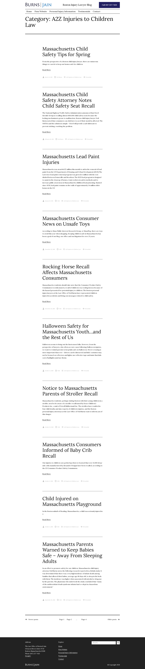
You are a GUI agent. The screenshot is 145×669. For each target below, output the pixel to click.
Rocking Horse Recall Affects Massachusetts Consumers (67, 272)
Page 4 (84, 619)
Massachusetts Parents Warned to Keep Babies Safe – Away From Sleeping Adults (72, 552)
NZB (58, 201)
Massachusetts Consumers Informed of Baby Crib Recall (71, 450)
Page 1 (61, 619)
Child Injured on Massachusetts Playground (71, 501)
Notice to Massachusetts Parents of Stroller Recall (70, 391)
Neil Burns (59, 77)
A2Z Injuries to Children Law (73, 77)
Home (29, 11)
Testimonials (84, 11)
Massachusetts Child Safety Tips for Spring (66, 51)
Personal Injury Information (63, 11)
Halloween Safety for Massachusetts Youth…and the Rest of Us (71, 331)
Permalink (88, 77)
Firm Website (41, 11)
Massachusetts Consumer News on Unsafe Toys (70, 221)
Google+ (28, 656)
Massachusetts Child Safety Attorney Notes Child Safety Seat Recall (68, 100)
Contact (96, 11)
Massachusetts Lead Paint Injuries (71, 159)
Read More (46, 70)
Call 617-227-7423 (109, 5)
